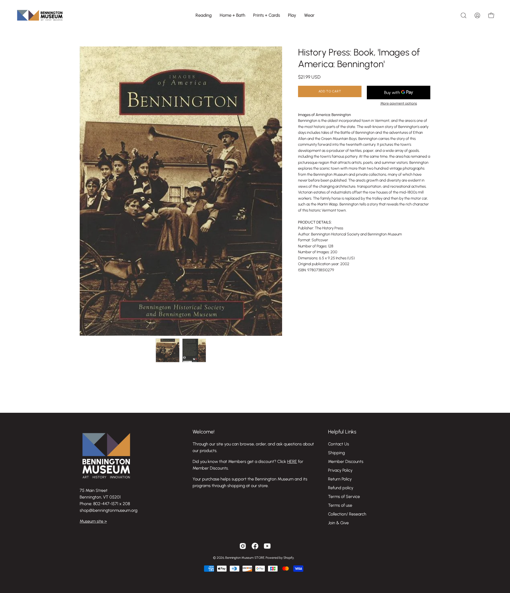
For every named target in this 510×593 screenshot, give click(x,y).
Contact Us (338, 443)
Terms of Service (344, 496)
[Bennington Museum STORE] (40, 15)
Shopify (288, 558)
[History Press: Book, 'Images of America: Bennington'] (168, 350)
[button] (204, 15)
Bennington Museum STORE (244, 558)
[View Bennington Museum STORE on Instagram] (243, 546)
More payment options (398, 103)
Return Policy (340, 479)
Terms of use (340, 505)
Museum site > (93, 521)
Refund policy (340, 487)
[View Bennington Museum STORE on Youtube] (267, 546)
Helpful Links (342, 432)
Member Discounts (345, 461)
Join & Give (338, 522)
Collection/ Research (347, 514)
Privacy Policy (340, 470)
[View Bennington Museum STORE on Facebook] (255, 546)
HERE (292, 461)
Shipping (336, 452)
